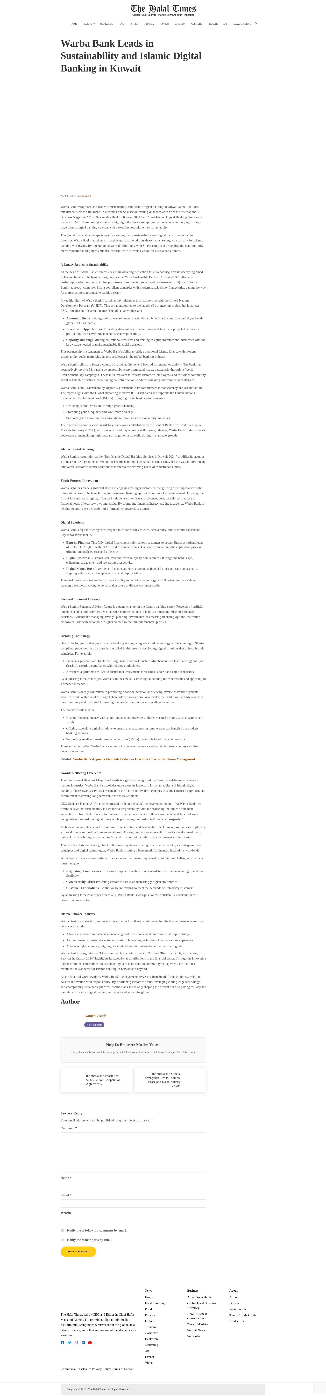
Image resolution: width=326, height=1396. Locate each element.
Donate (234, 1303)
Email (66, 1195)
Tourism (150, 1327)
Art (147, 1351)
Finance (150, 1315)
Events (149, 1357)
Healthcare (152, 1339)
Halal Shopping (155, 1303)
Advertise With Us (199, 1297)
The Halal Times (97, 1389)
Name (66, 1177)
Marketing (151, 1345)
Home (149, 1297)
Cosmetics (151, 1333)
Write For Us (237, 1309)
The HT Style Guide (242, 1315)
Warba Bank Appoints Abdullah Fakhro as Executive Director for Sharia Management (134, 759)
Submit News (196, 1330)
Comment (69, 1128)
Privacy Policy (101, 1369)
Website (66, 1213)
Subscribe (193, 1336)
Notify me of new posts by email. (89, 1240)
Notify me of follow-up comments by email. (97, 1230)
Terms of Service (123, 1369)
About (233, 1297)
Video (149, 1362)
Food (148, 1309)
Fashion (150, 1321)
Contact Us (236, 1321)
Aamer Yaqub (95, 1016)
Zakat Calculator (198, 1324)
